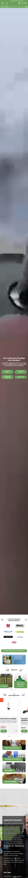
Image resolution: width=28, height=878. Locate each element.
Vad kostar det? (7, 372)
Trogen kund (20, 377)
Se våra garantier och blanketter (14, 650)
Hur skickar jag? (21, 372)
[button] (2, 3)
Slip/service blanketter (7, 377)
